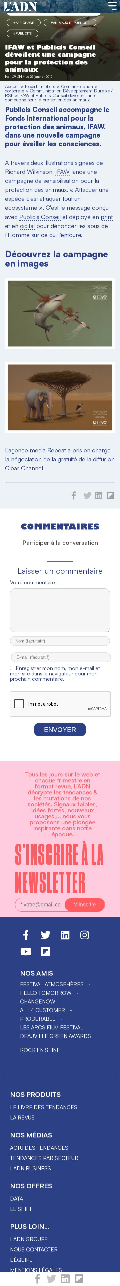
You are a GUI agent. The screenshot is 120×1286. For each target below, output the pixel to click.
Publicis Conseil (40, 216)
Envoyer (60, 729)
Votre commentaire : (34, 582)
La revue (22, 1117)
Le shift (21, 1209)
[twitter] (51, 1281)
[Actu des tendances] (20, 7)
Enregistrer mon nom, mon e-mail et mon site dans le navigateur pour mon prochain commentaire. (55, 673)
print (107, 216)
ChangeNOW (37, 1001)
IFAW (62, 171)
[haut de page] (108, 1277)
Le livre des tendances (43, 1107)
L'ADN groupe (29, 1239)
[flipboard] (79, 1281)
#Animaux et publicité (70, 23)
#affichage (23, 23)
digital (27, 225)
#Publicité (22, 33)
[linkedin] (65, 1281)
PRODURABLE (38, 1018)
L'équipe (21, 1259)
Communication (77, 86)
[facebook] (37, 1281)
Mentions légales (36, 1270)
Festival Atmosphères (52, 984)
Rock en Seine (40, 1050)
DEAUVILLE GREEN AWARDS (55, 1036)
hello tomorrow (46, 993)
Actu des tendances (39, 1147)
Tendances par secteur (44, 1158)
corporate (14, 90)
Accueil (12, 86)
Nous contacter (34, 1249)
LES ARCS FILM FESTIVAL (51, 1027)
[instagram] (84, 938)
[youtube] (26, 954)
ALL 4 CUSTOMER (42, 1010)
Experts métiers (40, 86)
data (16, 1198)
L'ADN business (30, 1168)
